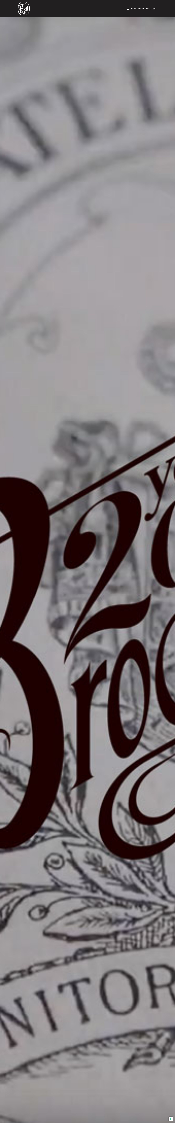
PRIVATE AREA (137, 8)
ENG (154, 8)
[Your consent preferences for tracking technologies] (171, 1119)
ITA (147, 8)
